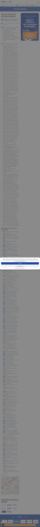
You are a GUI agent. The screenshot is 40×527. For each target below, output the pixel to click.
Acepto (20, 263)
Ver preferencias (20, 266)
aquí (27, 260)
